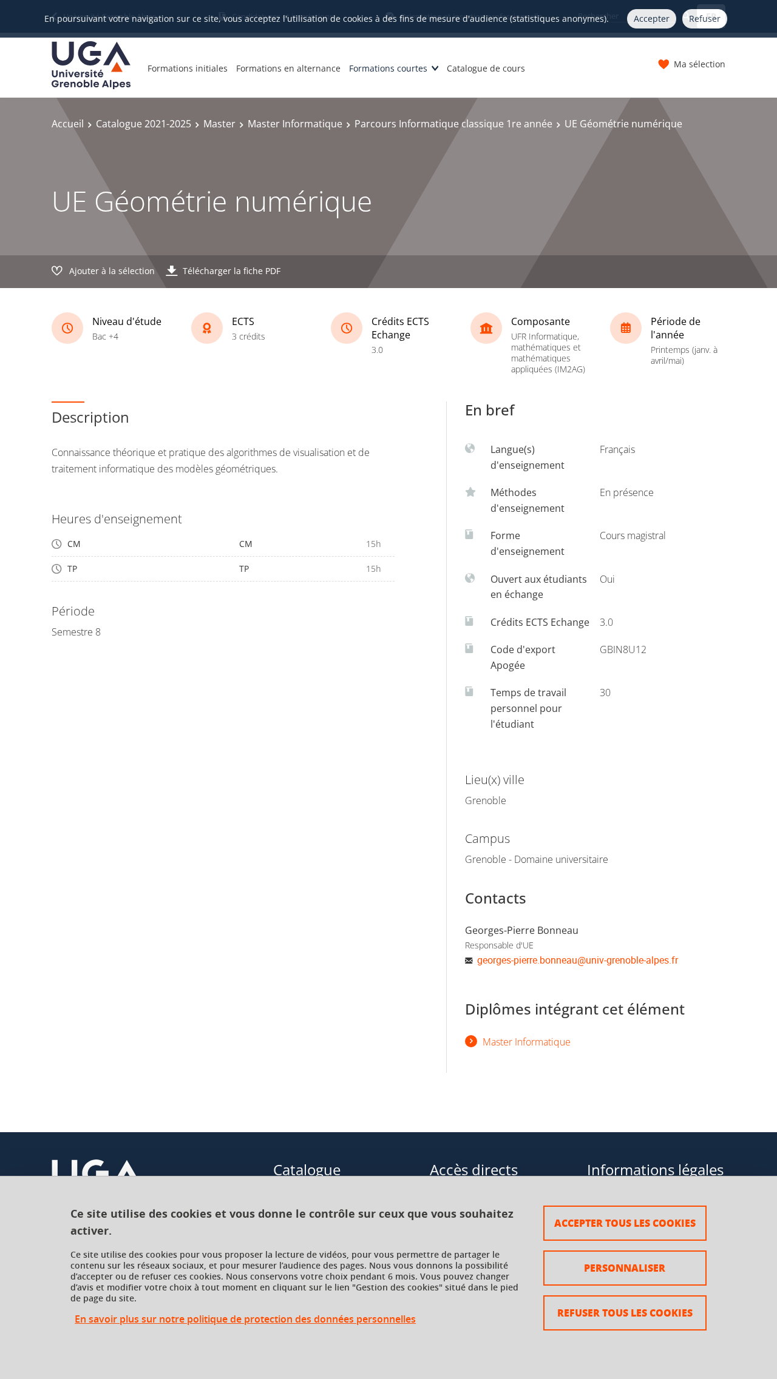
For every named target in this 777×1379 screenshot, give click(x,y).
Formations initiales (188, 68)
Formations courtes (388, 68)
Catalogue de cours (486, 68)
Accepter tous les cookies (625, 1223)
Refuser (705, 18)
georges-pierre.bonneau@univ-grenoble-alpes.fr (577, 960)
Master (219, 123)
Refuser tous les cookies (625, 1313)
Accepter (652, 18)
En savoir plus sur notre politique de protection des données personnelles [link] (245, 1319)
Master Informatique (295, 123)
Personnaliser (624, 1268)
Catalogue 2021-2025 (143, 123)
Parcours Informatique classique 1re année (453, 123)
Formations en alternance (288, 68)
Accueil (68, 123)
